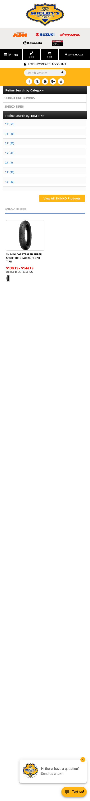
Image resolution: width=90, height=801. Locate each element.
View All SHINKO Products (62, 198)
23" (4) (9, 162)
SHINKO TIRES (14, 106)
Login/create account (46, 64)
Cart (49, 57)
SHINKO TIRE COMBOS (19, 98)
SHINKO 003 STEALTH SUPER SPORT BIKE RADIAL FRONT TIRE (24, 258)
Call (31, 57)
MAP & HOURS (75, 54)
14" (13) (9, 191)
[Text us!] (74, 792)
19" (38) (9, 172)
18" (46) (9, 133)
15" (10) (9, 182)
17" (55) (9, 124)
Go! (61, 72)
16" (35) (9, 153)
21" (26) (9, 143)
